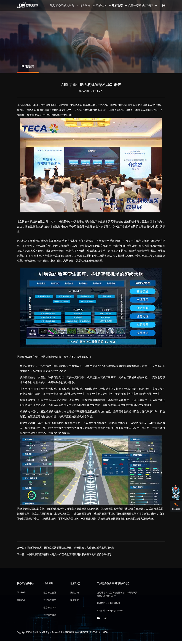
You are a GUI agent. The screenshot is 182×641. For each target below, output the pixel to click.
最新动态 (117, 5)
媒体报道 (74, 600)
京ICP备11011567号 (99, 632)
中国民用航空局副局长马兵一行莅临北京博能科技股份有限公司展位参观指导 (69, 554)
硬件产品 (21, 599)
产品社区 (101, 5)
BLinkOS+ (21, 592)
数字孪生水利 (50, 607)
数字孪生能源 (50, 615)
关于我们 (147, 5)
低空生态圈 (134, 5)
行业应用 (85, 5)
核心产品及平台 (64, 5)
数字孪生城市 (50, 600)
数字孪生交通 (50, 592)
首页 (52, 5)
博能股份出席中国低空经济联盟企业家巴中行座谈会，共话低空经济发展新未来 (70, 547)
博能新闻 (74, 592)
